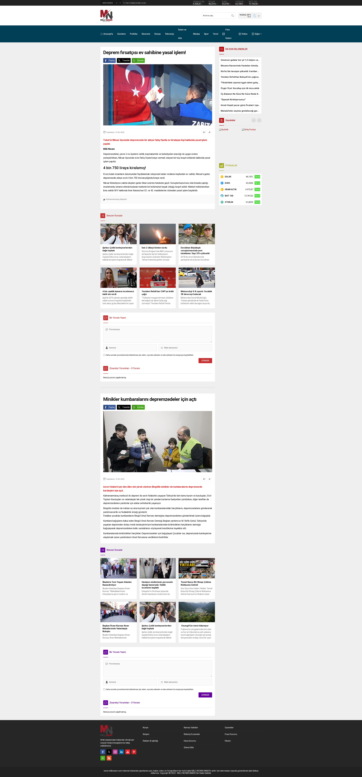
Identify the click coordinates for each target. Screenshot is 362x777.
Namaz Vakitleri (191, 727)
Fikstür (228, 741)
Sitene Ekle (189, 747)
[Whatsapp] (102, 758)
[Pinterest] (134, 751)
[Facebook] (102, 751)
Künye (145, 727)
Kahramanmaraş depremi (116, 199)
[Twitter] (109, 751)
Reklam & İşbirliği (150, 741)
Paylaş (112, 60)
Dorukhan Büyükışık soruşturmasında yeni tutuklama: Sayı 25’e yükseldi (155, 3)
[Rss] (109, 758)
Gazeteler (229, 727)
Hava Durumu (190, 741)
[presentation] (253, 120)
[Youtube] (127, 751)
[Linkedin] (121, 751)
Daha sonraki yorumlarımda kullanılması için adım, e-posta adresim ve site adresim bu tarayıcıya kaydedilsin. (150, 355)
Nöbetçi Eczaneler (192, 734)
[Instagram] (115, 751)
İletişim (146, 734)
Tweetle (126, 60)
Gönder (140, 60)
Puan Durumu (231, 734)
